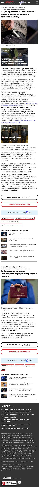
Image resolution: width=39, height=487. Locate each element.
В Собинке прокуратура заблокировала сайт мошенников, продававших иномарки (21, 383)
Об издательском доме (10, 409)
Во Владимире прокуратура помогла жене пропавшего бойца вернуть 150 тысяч (21, 389)
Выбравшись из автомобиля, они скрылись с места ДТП (18, 121)
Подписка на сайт (8, 417)
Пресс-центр (26, 409)
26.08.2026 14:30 (6, 267)
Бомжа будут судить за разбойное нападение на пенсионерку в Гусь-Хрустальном (22, 245)
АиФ (13, 45)
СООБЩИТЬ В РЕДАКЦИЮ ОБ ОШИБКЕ (15, 428)
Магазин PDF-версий (23, 412)
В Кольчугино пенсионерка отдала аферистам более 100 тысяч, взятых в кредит (22, 395)
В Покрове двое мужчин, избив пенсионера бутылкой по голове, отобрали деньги (21, 251)
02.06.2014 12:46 (6, 7)
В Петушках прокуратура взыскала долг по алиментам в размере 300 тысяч (21, 377)
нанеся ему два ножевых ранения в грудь (19, 104)
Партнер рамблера (17, 478)
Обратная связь (7, 412)
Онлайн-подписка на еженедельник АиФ (17, 414)
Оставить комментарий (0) (19, 204)
